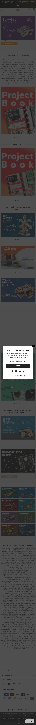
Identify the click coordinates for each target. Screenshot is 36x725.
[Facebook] (12, 371)
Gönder (18, 365)
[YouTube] (20, 371)
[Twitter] (23, 371)
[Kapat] (33, 346)
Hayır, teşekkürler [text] (19, 375)
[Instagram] (16, 371)
